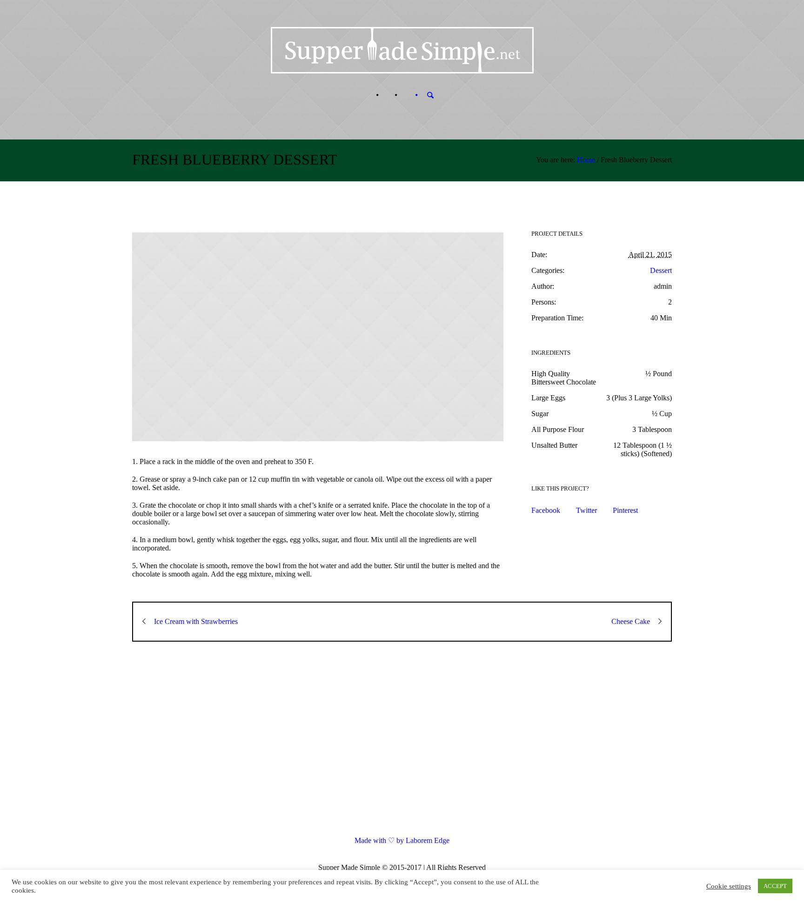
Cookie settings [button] (728, 886)
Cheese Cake (630, 621)
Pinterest (625, 510)
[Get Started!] (405, 95)
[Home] (368, 95)
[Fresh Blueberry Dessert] (317, 336)
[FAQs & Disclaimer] (386, 95)
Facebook (545, 510)
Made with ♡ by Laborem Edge (402, 840)
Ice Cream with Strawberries (196, 621)
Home (586, 160)
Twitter (586, 510)
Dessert (661, 270)
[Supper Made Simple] (402, 746)
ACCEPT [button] (775, 885)
